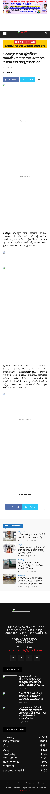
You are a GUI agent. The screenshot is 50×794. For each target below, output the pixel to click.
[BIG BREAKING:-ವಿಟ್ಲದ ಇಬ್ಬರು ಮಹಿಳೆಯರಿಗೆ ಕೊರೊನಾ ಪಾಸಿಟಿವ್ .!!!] (10, 697)
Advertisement (30, 783)
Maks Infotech (25, 790)
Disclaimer (10, 783)
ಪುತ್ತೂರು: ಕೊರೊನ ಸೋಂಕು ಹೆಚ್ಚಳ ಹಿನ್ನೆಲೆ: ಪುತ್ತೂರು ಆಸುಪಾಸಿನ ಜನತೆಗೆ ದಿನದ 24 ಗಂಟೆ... (31, 681)
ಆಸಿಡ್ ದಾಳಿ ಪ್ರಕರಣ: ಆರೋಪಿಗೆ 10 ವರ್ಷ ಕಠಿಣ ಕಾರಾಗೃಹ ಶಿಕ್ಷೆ (31, 536)
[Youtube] (37, 658)
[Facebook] (13, 658)
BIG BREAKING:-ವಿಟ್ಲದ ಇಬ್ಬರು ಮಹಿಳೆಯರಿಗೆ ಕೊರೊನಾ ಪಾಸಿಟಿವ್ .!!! (31, 696)
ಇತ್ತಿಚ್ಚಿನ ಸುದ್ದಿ (21, 531)
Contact (41, 783)
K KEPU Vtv (9, 72)
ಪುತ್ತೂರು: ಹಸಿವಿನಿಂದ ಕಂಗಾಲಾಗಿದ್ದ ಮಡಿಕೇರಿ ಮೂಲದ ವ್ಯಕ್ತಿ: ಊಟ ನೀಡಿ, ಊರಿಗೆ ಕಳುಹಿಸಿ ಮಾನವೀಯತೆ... (32, 713)
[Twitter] (29, 658)
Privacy (19, 783)
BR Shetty (21, 540)
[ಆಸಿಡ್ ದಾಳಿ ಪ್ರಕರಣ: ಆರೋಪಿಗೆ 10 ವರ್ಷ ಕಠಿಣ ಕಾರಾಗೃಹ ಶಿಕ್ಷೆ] (9, 536)
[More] (39, 79)
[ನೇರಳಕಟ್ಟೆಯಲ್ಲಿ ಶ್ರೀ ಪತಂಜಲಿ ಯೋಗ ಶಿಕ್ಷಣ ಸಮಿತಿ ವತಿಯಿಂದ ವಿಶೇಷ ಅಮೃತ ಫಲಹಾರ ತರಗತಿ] (9, 579)
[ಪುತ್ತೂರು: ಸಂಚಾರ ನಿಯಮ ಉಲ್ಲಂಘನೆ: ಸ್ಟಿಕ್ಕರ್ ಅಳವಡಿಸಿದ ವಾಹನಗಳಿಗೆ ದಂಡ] (9, 564)
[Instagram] (21, 658)
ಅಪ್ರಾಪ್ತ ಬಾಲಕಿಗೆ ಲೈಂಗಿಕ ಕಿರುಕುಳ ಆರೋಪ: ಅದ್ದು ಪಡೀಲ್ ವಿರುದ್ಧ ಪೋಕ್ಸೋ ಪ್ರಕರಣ (32, 550)
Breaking (21, 559)
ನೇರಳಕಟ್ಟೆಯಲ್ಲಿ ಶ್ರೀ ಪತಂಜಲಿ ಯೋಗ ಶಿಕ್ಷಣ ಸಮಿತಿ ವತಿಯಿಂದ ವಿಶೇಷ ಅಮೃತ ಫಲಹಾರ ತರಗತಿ (31, 581)
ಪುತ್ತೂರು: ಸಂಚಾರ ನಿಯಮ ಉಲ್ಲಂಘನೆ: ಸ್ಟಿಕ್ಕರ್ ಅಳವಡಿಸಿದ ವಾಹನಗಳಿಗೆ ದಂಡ (30, 565)
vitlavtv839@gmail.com (25, 650)
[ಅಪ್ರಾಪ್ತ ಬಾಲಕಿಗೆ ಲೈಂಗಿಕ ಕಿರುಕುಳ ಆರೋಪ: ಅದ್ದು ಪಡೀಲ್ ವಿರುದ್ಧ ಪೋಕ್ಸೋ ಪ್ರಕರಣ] (9, 548)
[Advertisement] (25, 147)
